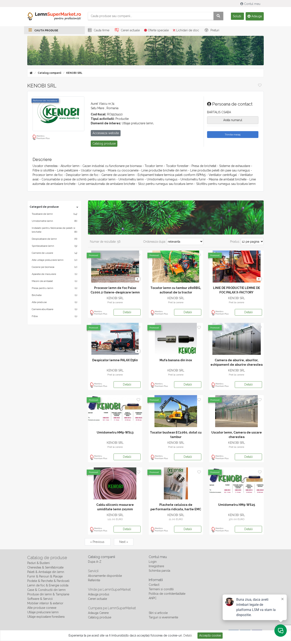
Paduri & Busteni (38, 563)
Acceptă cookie (210, 635)
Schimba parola (159, 570)
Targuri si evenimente (163, 617)
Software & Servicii (40, 598)
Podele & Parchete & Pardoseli (48, 581)
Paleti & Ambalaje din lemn (45, 572)
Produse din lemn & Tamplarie (48, 594)
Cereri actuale (130, 30)
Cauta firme (101, 30)
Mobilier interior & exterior (45, 603)
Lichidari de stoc (187, 30)
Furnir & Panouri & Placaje (45, 576)
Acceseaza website (105, 133)
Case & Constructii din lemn (46, 590)
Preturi (214, 30)
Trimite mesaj (233, 134)
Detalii (127, 312)
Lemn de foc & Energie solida (47, 585)
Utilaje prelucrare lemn (43, 612)
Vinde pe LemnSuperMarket (109, 589)
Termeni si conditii (161, 589)
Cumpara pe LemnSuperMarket (112, 608)
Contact (154, 584)
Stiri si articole (158, 613)
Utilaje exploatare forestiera (46, 616)
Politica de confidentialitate (167, 593)
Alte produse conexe (41, 607)
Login (153, 561)
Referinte (94, 580)
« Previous (97, 542)
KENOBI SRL (74, 72)
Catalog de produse (47, 557)
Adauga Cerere (98, 613)
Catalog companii (49, 72)
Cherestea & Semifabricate (45, 567)
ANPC (153, 598)
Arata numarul (232, 120)
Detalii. (187, 635)
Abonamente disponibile (105, 575)
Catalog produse (99, 617)
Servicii (93, 571)
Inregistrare (156, 566)
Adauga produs (98, 594)
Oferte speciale (158, 30)
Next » (123, 542)
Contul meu (252, 4)
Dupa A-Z (94, 561)
